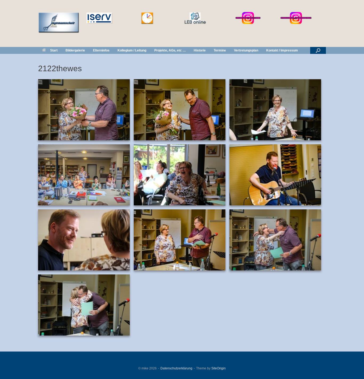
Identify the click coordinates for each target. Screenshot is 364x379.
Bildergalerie (75, 50)
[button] (318, 50)
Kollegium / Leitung (132, 50)
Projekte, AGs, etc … (170, 50)
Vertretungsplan (246, 50)
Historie (200, 50)
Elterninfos (101, 50)
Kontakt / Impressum (282, 50)
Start (54, 50)
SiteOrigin (218, 368)
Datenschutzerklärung (176, 368)
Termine (220, 50)
